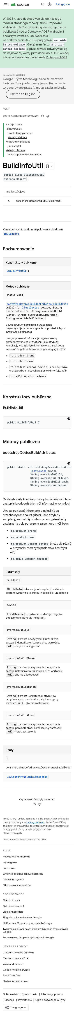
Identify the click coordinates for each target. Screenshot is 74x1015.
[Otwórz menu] (5, 4)
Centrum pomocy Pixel (16, 958)
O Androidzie (10, 994)
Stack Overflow (11, 975)
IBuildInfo (11, 233)
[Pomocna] (42, 116)
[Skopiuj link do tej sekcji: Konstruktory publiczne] (55, 397)
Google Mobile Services (16, 969)
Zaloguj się (63, 4)
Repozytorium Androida (16, 856)
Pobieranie (9, 868)
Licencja (10, 1000)
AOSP (6, 108)
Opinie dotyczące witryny (50, 1000)
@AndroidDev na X (14, 906)
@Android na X (11, 900)
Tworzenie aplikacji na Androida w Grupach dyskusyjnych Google (35, 930)
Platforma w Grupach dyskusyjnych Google (27, 923)
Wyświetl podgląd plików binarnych (23, 873)
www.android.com (13, 964)
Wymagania (10, 862)
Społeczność (30, 994)
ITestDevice (30, 307)
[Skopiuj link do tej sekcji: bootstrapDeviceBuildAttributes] (59, 453)
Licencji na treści (35, 822)
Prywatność (25, 1000)
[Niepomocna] (48, 116)
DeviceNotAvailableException (27, 776)
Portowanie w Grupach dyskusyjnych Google (28, 937)
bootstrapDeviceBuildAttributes (29, 304)
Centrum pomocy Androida (18, 952)
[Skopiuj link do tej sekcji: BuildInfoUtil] (26, 408)
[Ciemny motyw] (69, 418)
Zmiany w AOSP (56, 57)
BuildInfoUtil (16, 271)
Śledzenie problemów (15, 981)
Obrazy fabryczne (13, 879)
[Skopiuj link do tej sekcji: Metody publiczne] (43, 442)
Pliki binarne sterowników (17, 885)
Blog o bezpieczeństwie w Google (22, 917)
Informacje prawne (52, 994)
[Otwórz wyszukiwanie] (43, 4)
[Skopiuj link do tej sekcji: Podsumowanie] (37, 249)
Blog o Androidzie (13, 911)
